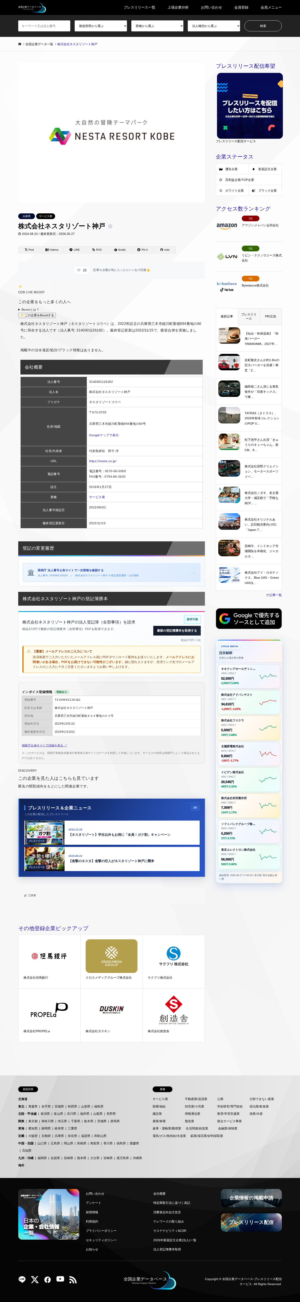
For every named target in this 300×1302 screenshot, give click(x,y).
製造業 (189, 1121)
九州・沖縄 (26, 1158)
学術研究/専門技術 (230, 1106)
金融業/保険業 (227, 1128)
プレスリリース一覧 (139, 7)
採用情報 (92, 1212)
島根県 (81, 1143)
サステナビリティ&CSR (169, 1230)
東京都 (33, 1121)
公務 (220, 1099)
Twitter (36, 1281)
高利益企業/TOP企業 (239, 180)
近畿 (21, 1136)
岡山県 (68, 1143)
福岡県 (42, 1158)
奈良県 (72, 1136)
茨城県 (102, 1121)
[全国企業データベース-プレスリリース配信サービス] (32, 7)
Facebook (49, 1281)
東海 (21, 1128)
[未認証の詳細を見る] (111, 226)
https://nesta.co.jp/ (102, 461)
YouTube (61, 1281)
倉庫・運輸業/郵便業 (167, 1128)
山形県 (85, 1106)
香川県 (108, 1143)
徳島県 (121, 1143)
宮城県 (59, 1106)
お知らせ (92, 1249)
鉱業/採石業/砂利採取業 (207, 1136)
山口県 (42, 1143)
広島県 (55, 1143)
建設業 (157, 1113)
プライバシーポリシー (101, 1230)
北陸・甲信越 (27, 1113)
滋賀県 (85, 1136)
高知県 (26, 1150)
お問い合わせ (211, 7)
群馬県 (115, 1121)
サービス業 (45, 216)
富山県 (58, 1113)
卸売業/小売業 (194, 1106)
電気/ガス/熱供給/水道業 (169, 1136)
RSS (74, 1281)
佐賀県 (55, 1158)
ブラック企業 (267, 190)
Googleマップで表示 (104, 435)
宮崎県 (108, 1158)
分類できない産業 (261, 1099)
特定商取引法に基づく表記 (171, 1203)
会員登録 (241, 7)
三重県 (72, 1128)
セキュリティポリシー (101, 1240)
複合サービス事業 (229, 1121)
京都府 (46, 1136)
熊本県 (81, 1158)
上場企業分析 (178, 7)
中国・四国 (26, 1143)
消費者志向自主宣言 (167, 1212)
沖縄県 (137, 1158)
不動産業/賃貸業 (196, 1099)
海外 (21, 1165)
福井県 (84, 1113)
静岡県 (46, 1128)
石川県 (71, 1113)
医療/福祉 (159, 1106)
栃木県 (88, 1121)
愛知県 (33, 1128)
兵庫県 (27, 216)
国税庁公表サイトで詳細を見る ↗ (44, 745)
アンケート (93, 1203)
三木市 (32, 895)
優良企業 (231, 169)
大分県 (94, 1158)
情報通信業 (192, 1113)
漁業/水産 (256, 1113)
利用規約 (92, 1221)
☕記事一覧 (274, 595)
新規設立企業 (267, 169)
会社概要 (159, 1193)
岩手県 (46, 1106)
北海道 (22, 1099)
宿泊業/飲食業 (259, 1106)
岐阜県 (59, 1128)
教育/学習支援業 (228, 1113)
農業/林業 (159, 1121)
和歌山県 (100, 1136)
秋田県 (72, 1106)
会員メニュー (271, 7)
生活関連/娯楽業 (197, 1128)
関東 (21, 1121)
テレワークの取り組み (168, 1221)
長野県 (111, 1113)
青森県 (33, 1106)
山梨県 (98, 1113)
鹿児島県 (123, 1158)
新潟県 (45, 1113)
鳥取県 (94, 1143)
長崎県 (68, 1158)
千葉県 (75, 1121)
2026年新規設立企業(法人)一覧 (174, 1240)
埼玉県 (62, 1121)
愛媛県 (134, 1143)
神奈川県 (48, 1121)
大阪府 (33, 1136)
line (23, 1281)
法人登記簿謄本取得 (167, 1249)
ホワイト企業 (234, 190)
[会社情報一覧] (48, 1214)
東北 (21, 1106)
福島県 (98, 1106)
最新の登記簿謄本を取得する (177, 630)
